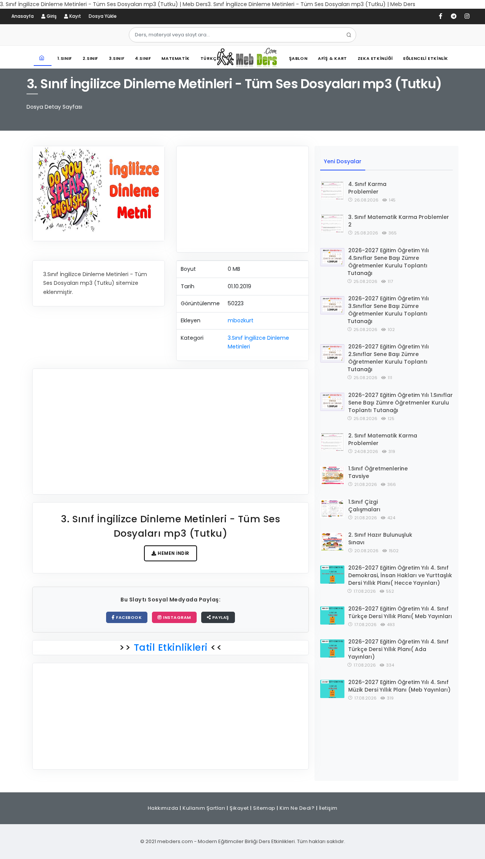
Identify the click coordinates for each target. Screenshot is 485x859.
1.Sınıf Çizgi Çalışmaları (364, 505)
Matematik (175, 58)
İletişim (328, 808)
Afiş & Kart (332, 58)
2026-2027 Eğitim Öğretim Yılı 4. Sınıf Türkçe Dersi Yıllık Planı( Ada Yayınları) (398, 649)
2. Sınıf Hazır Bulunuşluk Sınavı (380, 538)
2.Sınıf (90, 58)
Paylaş (220, 617)
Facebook (128, 617)
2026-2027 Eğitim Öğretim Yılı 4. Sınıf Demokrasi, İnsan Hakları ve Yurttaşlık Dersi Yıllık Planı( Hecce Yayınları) (400, 575)
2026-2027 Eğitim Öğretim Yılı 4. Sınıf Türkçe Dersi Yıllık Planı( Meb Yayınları (400, 612)
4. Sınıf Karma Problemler (367, 187)
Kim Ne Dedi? (297, 808)
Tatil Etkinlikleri (170, 647)
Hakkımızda (163, 808)
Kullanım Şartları (204, 808)
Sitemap (264, 808)
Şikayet (239, 808)
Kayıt (74, 16)
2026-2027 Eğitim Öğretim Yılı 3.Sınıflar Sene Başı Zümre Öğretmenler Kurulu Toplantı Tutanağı (388, 310)
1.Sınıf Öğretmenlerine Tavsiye (378, 472)
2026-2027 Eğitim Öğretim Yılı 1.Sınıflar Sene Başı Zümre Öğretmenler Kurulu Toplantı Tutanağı (400, 402)
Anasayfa (22, 16)
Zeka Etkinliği (375, 58)
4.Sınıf (143, 58)
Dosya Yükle (103, 16)
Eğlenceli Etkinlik (425, 58)
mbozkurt (240, 320)
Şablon (298, 58)
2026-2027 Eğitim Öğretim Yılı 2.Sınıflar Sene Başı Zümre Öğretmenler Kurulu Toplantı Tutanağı (388, 358)
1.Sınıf (65, 58)
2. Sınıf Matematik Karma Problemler (382, 439)
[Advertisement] (242, 199)
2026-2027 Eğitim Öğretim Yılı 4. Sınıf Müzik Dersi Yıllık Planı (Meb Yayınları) (399, 685)
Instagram (176, 617)
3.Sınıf (116, 58)
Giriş (50, 16)
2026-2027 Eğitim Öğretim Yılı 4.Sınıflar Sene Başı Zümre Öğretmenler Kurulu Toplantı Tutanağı (388, 262)
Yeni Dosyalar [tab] (342, 161)
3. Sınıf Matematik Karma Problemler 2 (398, 220)
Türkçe (209, 58)
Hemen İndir (172, 553)
